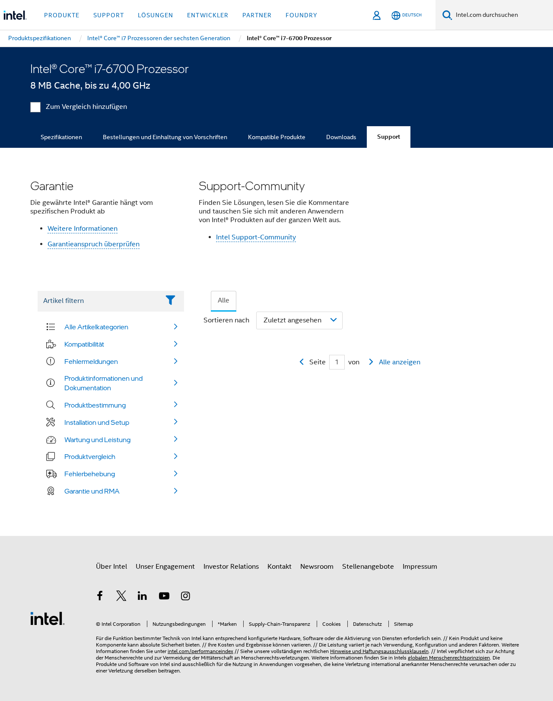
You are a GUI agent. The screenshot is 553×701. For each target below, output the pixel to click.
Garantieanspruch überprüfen (94, 244)
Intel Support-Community (256, 237)
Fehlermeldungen (91, 361)
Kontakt (279, 566)
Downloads (341, 137)
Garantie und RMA (92, 491)
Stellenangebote (368, 566)
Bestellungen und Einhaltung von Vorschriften (165, 137)
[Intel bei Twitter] (121, 597)
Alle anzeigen (399, 362)
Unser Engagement (165, 566)
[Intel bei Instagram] (185, 597)
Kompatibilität (84, 344)
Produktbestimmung (95, 405)
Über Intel (111, 566)
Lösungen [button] (155, 15)
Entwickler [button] (208, 15)
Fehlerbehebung (89, 473)
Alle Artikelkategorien (96, 326)
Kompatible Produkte (276, 137)
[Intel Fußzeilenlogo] (47, 618)
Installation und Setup (96, 422)
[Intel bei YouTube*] (164, 597)
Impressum (420, 566)
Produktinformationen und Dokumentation (103, 383)
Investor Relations (231, 566)
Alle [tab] (223, 300)
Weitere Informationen (83, 228)
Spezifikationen (61, 137)
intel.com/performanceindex (200, 651)
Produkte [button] (61, 15)
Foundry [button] (302, 15)
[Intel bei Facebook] (99, 597)
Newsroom (317, 566)
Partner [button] (257, 15)
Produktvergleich (89, 456)
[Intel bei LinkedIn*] (142, 597)
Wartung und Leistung (97, 439)
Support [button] (108, 15)
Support (388, 137)
